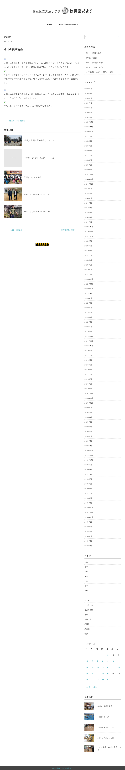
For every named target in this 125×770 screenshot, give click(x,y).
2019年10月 (89, 460)
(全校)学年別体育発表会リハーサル (39, 140)
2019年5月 (88, 484)
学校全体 (7, 36)
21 (97, 673)
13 (92, 667)
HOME (49, 24)
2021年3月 (88, 379)
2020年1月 (88, 445)
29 (103, 679)
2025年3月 (88, 160)
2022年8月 (88, 298)
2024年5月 (88, 203)
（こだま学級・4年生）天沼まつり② (98, 72)
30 (108, 679)
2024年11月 (89, 179)
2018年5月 (88, 541)
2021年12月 (89, 336)
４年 (86, 576)
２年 (86, 567)
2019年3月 (88, 493)
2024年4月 (88, 207)
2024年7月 (88, 193)
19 (87, 673)
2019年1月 (88, 503)
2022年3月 (88, 322)
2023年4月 (88, 260)
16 (108, 667)
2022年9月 (88, 293)
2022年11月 (89, 284)
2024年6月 (88, 198)
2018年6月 (88, 536)
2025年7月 (88, 141)
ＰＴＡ (87, 600)
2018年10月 (89, 517)
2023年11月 (89, 231)
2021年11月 (89, 341)
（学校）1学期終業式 (92, 53)
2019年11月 (89, 455)
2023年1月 (88, 274)
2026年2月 (88, 112)
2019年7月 (88, 474)
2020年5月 (88, 426)
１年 (86, 562)
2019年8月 (88, 469)
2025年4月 (88, 155)
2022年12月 (89, 279)
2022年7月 (88, 303)
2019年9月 (88, 464)
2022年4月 (88, 317)
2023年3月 (88, 265)
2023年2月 (88, 269)
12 (87, 667)
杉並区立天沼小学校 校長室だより (63, 768)
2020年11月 (89, 398)
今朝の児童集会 (16, 230)
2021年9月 (88, 350)
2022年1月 (88, 331)
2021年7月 (88, 360)
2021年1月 (88, 388)
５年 (86, 581)
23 (108, 673)
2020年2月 (88, 441)
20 (92, 673)
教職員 (87, 624)
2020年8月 (88, 412)
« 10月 (87, 687)
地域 (86, 614)
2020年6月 (88, 422)
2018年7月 (88, 531)
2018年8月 (88, 526)
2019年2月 (88, 498)
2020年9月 (88, 407)
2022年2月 (88, 326)
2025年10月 (89, 131)
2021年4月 (88, 374)
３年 (86, 571)
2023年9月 (88, 241)
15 (103, 667)
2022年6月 (88, 307)
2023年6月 (88, 250)
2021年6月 (88, 365)
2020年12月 (89, 393)
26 (87, 679)
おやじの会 (88, 605)
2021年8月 (88, 355)
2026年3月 (88, 107)
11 (118, 661)
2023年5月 (88, 255)
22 (103, 673)
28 (97, 679)
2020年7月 (88, 417)
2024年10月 (89, 184)
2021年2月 (88, 384)
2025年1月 (88, 169)
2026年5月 (88, 98)
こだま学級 (88, 610)
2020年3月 (88, 436)
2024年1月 (88, 222)
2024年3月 (88, 212)
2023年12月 (89, 226)
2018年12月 (89, 507)
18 (118, 667)
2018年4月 (88, 545)
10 (113, 661)
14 (97, 667)
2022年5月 (88, 312)
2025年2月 (88, 165)
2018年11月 (89, 512)
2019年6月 (88, 479)
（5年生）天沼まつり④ (93, 62)
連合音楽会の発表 (68, 230)
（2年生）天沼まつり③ (93, 67)
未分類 (87, 629)
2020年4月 (88, 431)
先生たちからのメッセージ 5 (36, 194)
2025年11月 (89, 126)
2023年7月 (88, 246)
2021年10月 (89, 345)
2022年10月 (89, 288)
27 (92, 679)
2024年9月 (88, 188)
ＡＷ (86, 590)
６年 (86, 586)
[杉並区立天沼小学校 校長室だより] (62, 9)
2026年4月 (88, 103)
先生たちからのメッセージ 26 (37, 211)
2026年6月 (88, 93)
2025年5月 (88, 150)
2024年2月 (88, 217)
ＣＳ (86, 595)
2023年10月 (89, 236)
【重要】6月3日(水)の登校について (39, 158)
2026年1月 (88, 117)
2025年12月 (89, 122)
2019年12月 (89, 450)
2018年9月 (88, 522)
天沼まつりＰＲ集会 (32, 177)
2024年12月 (89, 174)
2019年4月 (88, 488)
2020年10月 (89, 403)
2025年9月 (88, 136)
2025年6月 (88, 146)
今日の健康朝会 (20, 121)
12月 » (94, 687)
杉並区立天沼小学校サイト (68, 24)
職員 (86, 633)
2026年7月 (88, 88)
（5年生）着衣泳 (90, 58)
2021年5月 (88, 369)
